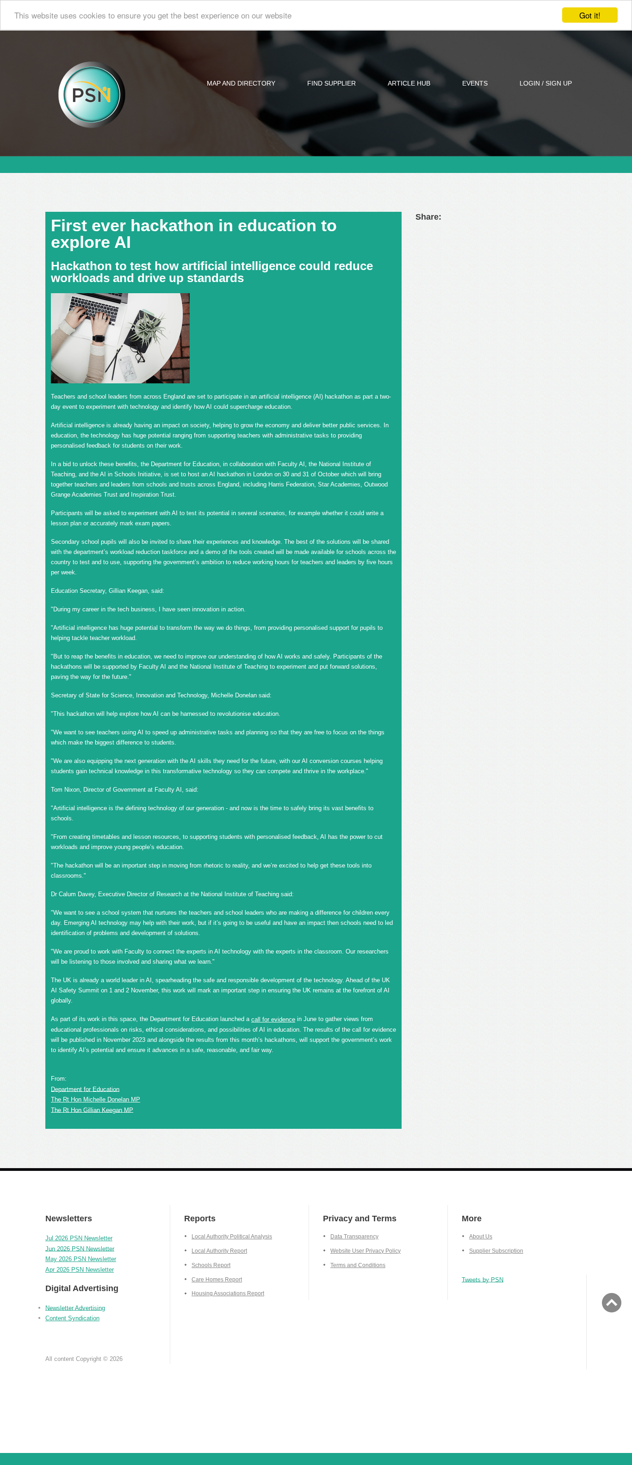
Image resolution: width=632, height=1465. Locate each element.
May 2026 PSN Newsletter (80, 1259)
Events (475, 83)
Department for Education (85, 1088)
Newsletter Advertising (75, 1307)
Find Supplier (331, 83)
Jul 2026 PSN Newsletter (78, 1238)
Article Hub (409, 83)
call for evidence (273, 1019)
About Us (480, 1236)
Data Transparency (354, 1236)
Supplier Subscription (496, 1251)
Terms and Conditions (357, 1265)
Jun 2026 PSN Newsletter (79, 1248)
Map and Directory (241, 83)
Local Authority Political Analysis (232, 1236)
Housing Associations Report (228, 1293)
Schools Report (211, 1265)
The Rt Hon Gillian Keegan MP (92, 1109)
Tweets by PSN (482, 1279)
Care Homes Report (217, 1279)
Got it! (590, 15)
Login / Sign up (546, 83)
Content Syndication (72, 1318)
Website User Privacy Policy (365, 1251)
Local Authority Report (219, 1251)
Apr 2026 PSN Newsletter (79, 1269)
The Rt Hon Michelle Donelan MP (95, 1099)
